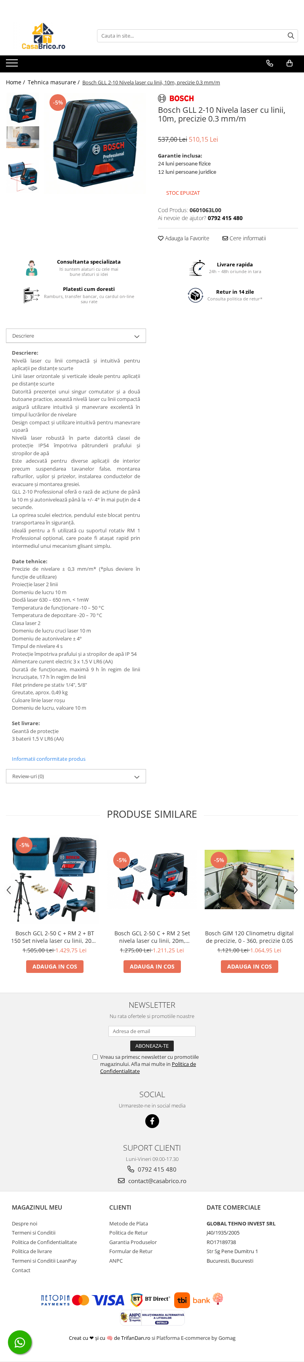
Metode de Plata (128, 1223)
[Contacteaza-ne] (270, 63)
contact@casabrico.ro (156, 1181)
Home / (16, 82)
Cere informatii (247, 238)
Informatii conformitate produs (49, 758)
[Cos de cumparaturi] (289, 63)
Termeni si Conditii (33, 1232)
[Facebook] (152, 1121)
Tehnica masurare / (54, 82)
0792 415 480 (156, 1169)
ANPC (116, 1260)
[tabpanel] (95, 143)
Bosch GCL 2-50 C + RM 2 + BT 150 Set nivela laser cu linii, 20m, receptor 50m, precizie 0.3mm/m (54, 936)
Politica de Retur (128, 1232)
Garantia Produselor (133, 1242)
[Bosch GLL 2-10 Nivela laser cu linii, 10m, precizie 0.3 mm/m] (95, 143)
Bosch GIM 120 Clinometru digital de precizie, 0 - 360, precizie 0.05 (249, 936)
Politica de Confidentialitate (44, 1242)
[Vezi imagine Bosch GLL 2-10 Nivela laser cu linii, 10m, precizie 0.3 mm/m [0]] (22, 109)
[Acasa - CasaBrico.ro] (45, 35)
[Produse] (13, 65)
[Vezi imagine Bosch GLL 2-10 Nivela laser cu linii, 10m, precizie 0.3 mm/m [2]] (22, 176)
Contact (21, 1270)
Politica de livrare (32, 1251)
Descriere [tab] (23, 335)
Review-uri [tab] (28, 776)
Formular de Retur (130, 1251)
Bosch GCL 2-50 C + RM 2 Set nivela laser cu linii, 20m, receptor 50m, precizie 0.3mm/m (152, 936)
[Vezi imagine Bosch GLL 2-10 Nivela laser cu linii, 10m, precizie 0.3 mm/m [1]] (22, 137)
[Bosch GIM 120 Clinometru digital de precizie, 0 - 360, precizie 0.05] (249, 880)
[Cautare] (291, 35)
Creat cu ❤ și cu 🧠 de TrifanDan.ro (110, 1337)
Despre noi (24, 1223)
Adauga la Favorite (186, 238)
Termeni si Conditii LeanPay (44, 1260)
